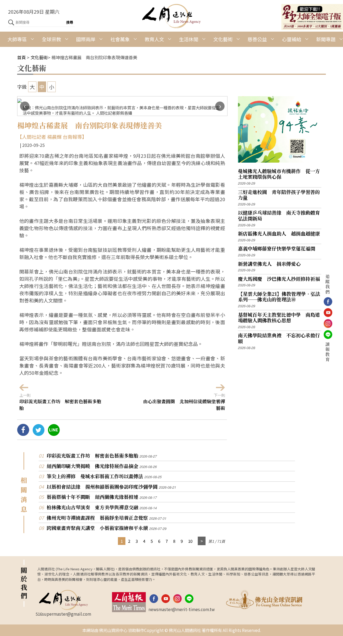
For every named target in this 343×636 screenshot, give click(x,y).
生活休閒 (188, 39)
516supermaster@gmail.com (63, 614)
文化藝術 (223, 39)
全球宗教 (51, 39)
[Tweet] (38, 433)
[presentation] (24, 106)
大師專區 (17, 39)
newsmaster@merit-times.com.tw (181, 609)
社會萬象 (120, 39)
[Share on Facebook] (23, 433)
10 (190, 541)
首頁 (21, 57)
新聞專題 (325, 39)
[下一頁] (201, 541)
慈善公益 (257, 39)
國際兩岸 (85, 39)
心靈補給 (291, 39)
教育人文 (154, 39)
